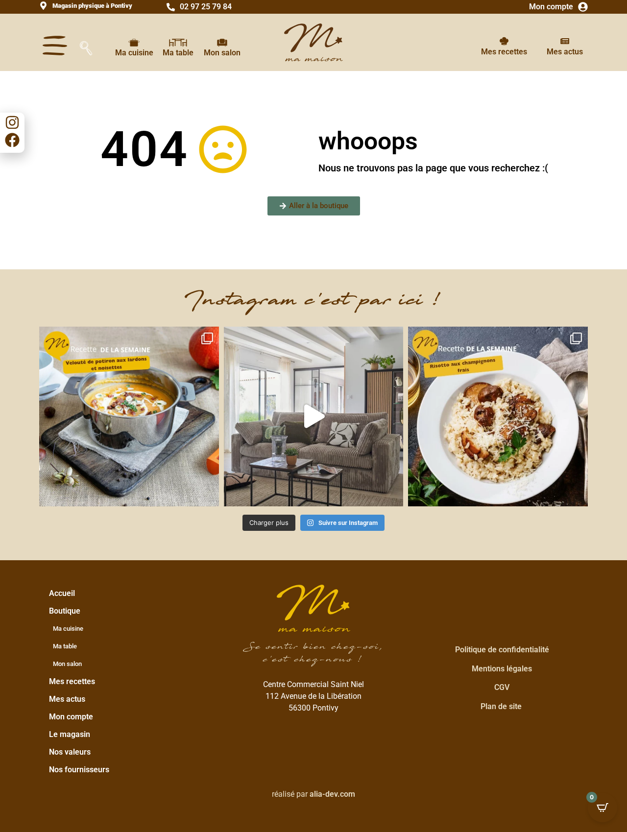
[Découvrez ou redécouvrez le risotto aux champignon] (498, 416)
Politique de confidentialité (502, 649)
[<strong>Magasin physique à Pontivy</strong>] (43, 5)
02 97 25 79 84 (206, 6)
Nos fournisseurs (79, 769)
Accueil (62, 593)
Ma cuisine (134, 52)
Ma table (178, 52)
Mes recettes (504, 51)
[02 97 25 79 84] (171, 7)
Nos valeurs (70, 752)
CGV (501, 687)
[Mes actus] (564, 41)
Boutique (64, 611)
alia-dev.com (332, 794)
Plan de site (501, 706)
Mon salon (222, 52)
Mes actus (565, 51)
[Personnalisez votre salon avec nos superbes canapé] (314, 416)
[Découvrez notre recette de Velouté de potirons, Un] (129, 416)
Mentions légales (502, 668)
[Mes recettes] (504, 41)
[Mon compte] (583, 7)
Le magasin (69, 734)
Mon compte (551, 6)
